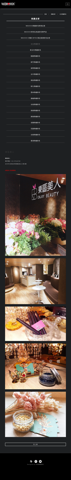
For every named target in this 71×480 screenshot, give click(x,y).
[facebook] (35, 461)
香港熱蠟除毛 (35, 141)
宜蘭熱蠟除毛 (35, 122)
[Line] (40, 461)
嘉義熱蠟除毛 (35, 98)
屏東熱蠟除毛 (35, 116)
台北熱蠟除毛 (63, 14)
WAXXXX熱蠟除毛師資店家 (35, 26)
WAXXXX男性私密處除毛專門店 (35, 32)
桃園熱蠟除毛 (35, 56)
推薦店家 (53, 14)
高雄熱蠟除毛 (35, 110)
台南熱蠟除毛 (35, 104)
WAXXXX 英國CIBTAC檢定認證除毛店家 (35, 38)
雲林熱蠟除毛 (35, 92)
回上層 (35, 444)
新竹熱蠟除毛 (35, 62)
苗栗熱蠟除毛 (35, 68)
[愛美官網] (31, 461)
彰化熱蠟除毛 (35, 86)
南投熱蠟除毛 (35, 80)
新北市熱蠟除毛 (35, 50)
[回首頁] (8, 4)
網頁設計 (41, 464)
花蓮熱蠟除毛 (35, 128)
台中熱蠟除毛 (35, 74)
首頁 (45, 14)
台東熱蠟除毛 (35, 134)
